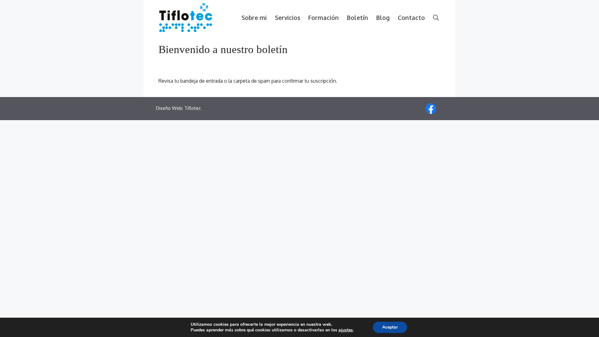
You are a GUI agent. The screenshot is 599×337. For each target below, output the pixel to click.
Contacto (411, 17)
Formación (323, 17)
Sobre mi (254, 17)
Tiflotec (192, 108)
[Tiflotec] (185, 17)
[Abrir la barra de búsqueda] (436, 17)
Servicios (287, 17)
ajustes (345, 330)
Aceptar (390, 327)
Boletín (357, 17)
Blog (383, 17)
